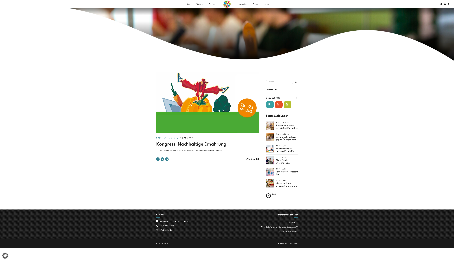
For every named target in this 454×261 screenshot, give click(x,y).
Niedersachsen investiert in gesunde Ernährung (286, 186)
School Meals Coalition (288, 231)
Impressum (294, 243)
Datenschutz (282, 243)
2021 (158, 138)
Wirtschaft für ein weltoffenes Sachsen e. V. (279, 227)
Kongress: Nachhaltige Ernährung (191, 144)
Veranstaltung (171, 138)
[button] (5, 256)
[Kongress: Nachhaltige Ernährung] (207, 102)
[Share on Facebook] (158, 159)
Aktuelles (243, 4)
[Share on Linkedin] (167, 159)
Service (212, 4)
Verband (199, 4)
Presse (255, 4)
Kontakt (267, 4)
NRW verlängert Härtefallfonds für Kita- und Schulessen (286, 151)
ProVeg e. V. (293, 222)
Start (188, 4)
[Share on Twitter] (162, 159)
